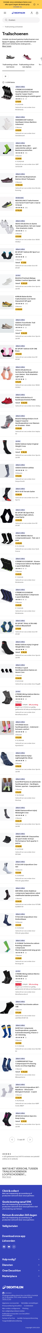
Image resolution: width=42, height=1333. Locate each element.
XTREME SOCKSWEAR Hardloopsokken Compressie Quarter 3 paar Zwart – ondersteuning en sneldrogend (27, 93)
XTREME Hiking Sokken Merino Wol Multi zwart (27, 975)
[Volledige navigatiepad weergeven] (3, 27)
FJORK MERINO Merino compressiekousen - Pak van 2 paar (27, 538)
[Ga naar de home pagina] (18, 13)
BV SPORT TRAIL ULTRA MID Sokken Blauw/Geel (26, 624)
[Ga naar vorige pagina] (12, 1139)
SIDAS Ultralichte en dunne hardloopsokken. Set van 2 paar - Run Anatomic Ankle (28, 226)
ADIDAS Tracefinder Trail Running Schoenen (25, 324)
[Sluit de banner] (38, 4)
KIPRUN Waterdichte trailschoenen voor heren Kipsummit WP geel (25, 299)
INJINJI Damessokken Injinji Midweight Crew (26, 811)
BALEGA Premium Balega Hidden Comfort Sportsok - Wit (27, 279)
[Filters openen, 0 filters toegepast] (5, 76)
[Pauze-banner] (34, 4)
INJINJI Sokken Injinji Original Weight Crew (27, 445)
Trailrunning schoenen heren (10, 66)
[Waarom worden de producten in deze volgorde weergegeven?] (3, 82)
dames (12, 42)
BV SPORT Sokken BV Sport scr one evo (27, 253)
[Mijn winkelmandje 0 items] (37, 13)
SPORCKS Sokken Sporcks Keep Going (26, 1117)
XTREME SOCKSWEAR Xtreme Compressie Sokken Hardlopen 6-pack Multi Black (28, 563)
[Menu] (5, 13)
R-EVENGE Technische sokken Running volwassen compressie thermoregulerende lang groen (27, 946)
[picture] (7, 93)
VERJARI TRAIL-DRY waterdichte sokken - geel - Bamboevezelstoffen (26, 148)
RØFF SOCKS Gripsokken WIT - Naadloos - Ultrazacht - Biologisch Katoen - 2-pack (27, 1089)
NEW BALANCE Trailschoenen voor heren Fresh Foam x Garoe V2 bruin (28, 203)
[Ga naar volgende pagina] (30, 1139)
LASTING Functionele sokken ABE (27, 1005)
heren (4, 42)
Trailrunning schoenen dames (27, 66)
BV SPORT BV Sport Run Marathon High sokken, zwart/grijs (24, 515)
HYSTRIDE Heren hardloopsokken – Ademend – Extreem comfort (27, 727)
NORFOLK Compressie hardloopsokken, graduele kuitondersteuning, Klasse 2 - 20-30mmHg (27, 1031)
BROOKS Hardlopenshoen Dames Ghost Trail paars (25, 178)
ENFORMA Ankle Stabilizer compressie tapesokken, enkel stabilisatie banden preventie (27, 893)
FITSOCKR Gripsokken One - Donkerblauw (26, 918)
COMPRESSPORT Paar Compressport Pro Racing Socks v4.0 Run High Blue (25, 1063)
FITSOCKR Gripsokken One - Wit (26, 866)
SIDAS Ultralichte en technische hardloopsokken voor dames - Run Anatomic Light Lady (26, 373)
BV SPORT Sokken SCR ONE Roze (26, 350)
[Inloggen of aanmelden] (31, 13)
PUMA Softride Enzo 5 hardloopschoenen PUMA (25, 399)
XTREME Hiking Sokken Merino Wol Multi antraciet (27, 695)
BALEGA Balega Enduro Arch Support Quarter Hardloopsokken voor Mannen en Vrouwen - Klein (27, 422)
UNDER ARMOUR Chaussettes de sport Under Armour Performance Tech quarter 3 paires (27, 840)
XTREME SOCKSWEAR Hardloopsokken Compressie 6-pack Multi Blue (27, 594)
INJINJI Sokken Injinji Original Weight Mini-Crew (27, 646)
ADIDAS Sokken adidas (24, 468)
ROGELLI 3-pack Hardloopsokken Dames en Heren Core (26, 670)
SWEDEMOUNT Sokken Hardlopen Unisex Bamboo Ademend (26, 122)
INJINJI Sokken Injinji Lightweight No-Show (23, 757)
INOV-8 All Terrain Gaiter (25, 491)
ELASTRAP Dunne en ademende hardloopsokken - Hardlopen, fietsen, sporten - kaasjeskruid (28, 784)
